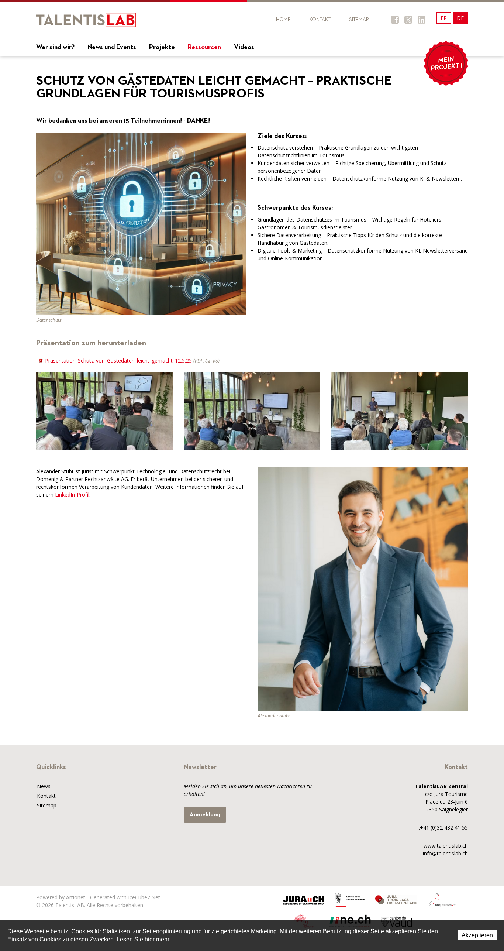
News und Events (111, 47)
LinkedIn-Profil (72, 494)
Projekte (162, 47)
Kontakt (320, 19)
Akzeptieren (477, 935)
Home (283, 19)
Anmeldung (205, 815)
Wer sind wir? (55, 47)
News (44, 786)
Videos (244, 47)
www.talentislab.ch (446, 845)
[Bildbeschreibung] (104, 411)
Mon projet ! (446, 63)
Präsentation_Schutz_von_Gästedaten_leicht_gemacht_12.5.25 (132, 360)
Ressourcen (204, 47)
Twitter (408, 20)
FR (444, 17)
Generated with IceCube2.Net (125, 897)
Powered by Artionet (60, 897)
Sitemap (359, 19)
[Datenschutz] (141, 223)
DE (460, 17)
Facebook (395, 20)
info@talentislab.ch (445, 853)
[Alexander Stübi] (363, 588)
